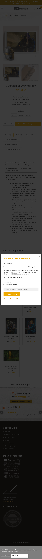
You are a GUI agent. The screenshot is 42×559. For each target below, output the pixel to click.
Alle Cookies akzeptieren (19, 556)
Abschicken (12, 294)
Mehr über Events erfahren (12, 299)
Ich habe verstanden (10, 282)
